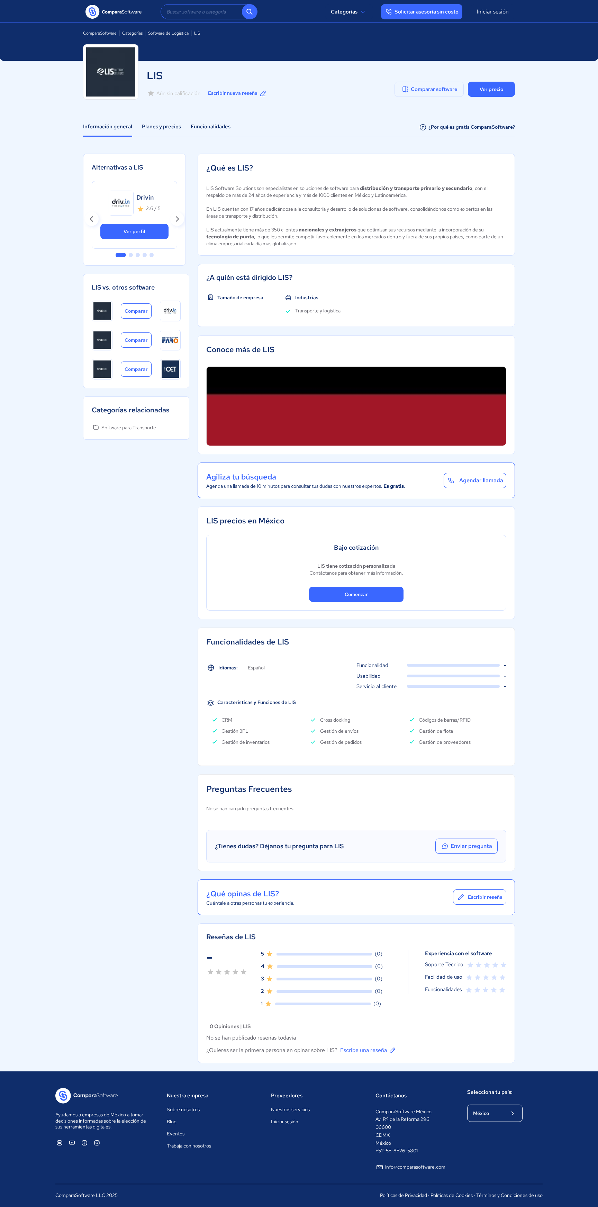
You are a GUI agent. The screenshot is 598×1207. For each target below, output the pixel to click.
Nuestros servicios (290, 1109)
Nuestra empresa (187, 1095)
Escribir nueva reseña (232, 93)
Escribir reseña (485, 897)
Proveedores (286, 1095)
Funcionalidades (210, 126)
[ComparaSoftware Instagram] (97, 1143)
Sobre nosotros (183, 1109)
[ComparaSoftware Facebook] (84, 1143)
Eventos (175, 1134)
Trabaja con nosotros (189, 1146)
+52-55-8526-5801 (396, 1150)
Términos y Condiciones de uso (509, 1195)
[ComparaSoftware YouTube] (72, 1143)
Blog (171, 1121)
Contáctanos (391, 1095)
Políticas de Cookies (452, 1195)
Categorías (344, 11)
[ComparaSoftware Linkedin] (59, 1143)
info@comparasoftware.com (415, 1167)
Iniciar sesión (493, 11)
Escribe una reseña (363, 1050)
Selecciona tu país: (490, 1092)
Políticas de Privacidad (403, 1195)
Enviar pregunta (471, 846)
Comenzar (356, 594)
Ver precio (491, 89)
